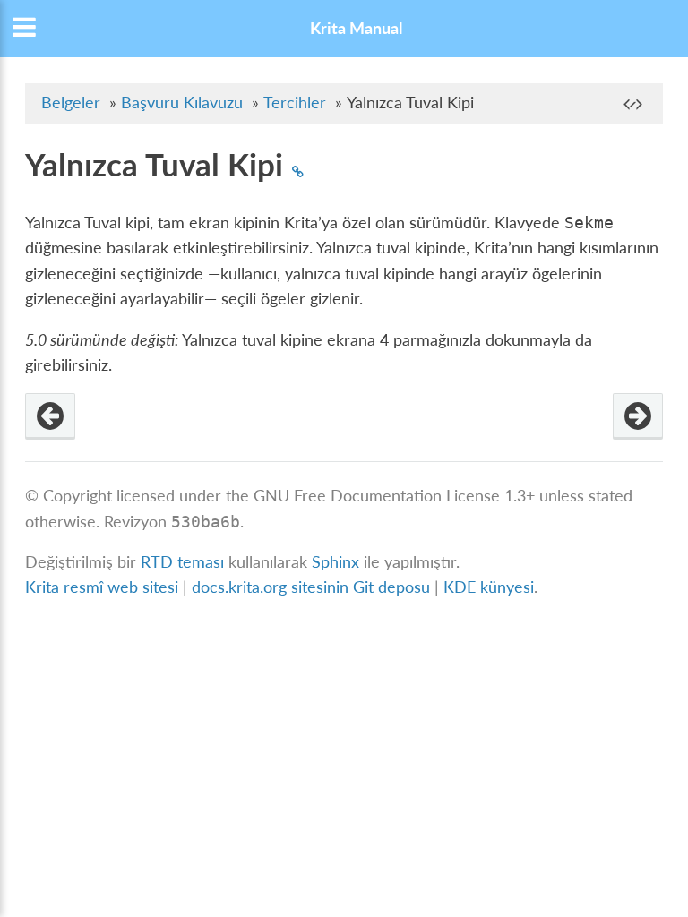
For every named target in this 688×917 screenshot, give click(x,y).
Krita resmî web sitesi (101, 587)
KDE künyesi (488, 587)
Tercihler (294, 102)
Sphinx (335, 562)
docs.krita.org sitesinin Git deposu (313, 587)
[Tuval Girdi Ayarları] (50, 416)
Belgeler (70, 102)
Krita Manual (356, 28)
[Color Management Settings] (638, 416)
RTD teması (182, 562)
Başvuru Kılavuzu (182, 102)
